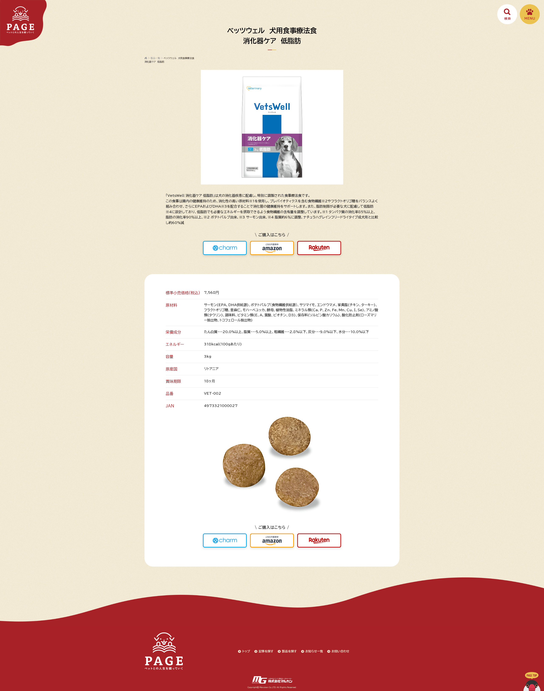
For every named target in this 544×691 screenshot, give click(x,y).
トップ (246, 651)
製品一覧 (155, 58)
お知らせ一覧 (314, 651)
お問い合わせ (340, 651)
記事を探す (266, 651)
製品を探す (289, 651)
